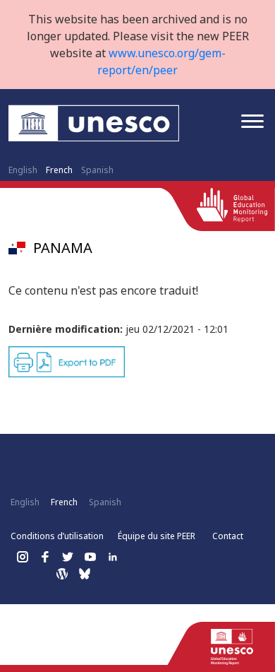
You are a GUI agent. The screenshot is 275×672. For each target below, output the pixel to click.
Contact (227, 536)
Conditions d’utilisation (57, 536)
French (59, 170)
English (22, 170)
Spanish (97, 170)
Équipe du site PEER (156, 536)
